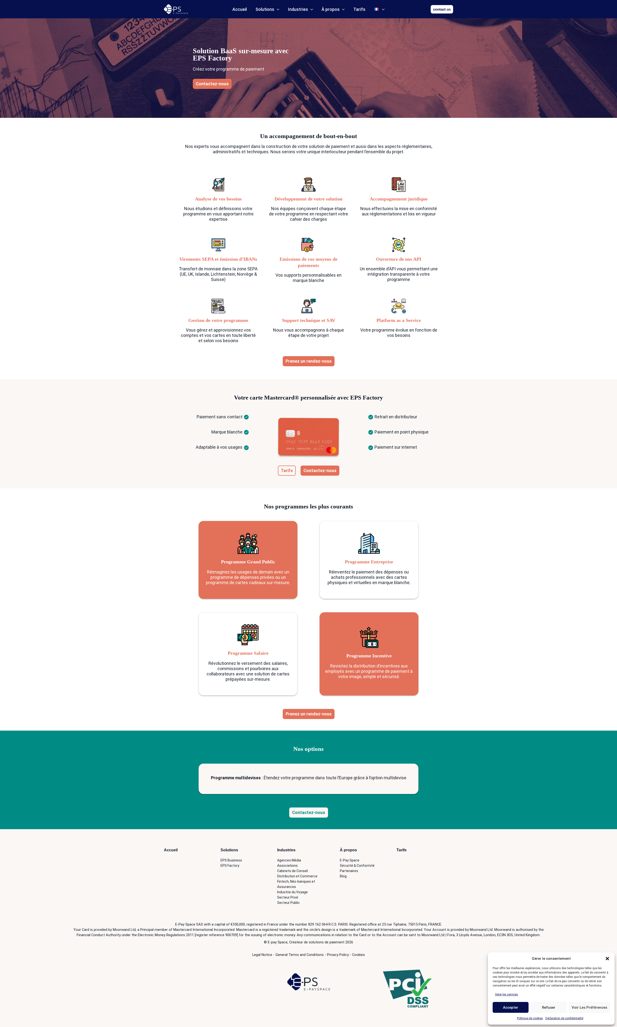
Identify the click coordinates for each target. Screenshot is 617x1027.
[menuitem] (379, 9)
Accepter (510, 1007)
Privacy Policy (338, 955)
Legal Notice (262, 955)
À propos (331, 9)
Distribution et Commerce (297, 876)
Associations (287, 865)
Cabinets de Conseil (292, 871)
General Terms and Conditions (299, 955)
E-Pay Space (349, 860)
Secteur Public (288, 903)
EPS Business (231, 860)
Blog (343, 876)
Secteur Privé (287, 897)
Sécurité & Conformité (357, 865)
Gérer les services (506, 994)
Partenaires (349, 871)
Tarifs (359, 9)
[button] (607, 958)
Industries (298, 9)
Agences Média (289, 860)
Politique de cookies (530, 1018)
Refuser (548, 1007)
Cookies (358, 955)
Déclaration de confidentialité (564, 1018)
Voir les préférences (589, 1007)
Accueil (239, 9)
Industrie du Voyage (292, 892)
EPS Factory (230, 865)
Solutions (264, 9)
